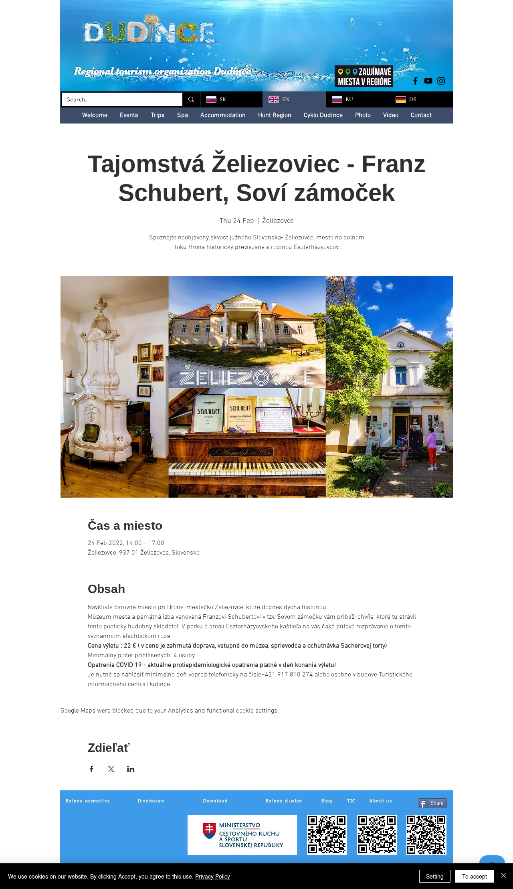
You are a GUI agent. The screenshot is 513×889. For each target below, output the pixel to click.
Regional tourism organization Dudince (162, 71)
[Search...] (190, 99)
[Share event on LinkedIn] (131, 769)
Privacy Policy (212, 876)
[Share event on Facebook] (91, 769)
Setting (435, 876)
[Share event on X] (111, 769)
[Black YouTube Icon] (428, 81)
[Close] (503, 876)
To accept (474, 876)
